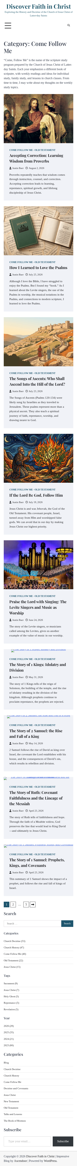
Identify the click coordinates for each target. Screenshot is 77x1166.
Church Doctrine (12, 1069)
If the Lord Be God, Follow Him (36, 495)
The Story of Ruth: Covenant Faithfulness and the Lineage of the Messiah (35, 798)
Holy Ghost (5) (11, 996)
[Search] (68, 25)
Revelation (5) (11, 1009)
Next (33, 904)
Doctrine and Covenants (16, 1088)
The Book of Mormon (15, 1121)
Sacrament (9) (11, 983)
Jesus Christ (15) (12, 967)
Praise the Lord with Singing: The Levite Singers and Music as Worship (38, 607)
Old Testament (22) (13, 960)
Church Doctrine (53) (14, 941)
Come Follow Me (21, 150)
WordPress (50, 1160)
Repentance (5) (11, 1003)
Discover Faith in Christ (38, 6)
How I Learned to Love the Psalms (38, 267)
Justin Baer (18, 168)
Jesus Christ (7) (11, 990)
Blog (6, 1062)
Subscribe (63, 1141)
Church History (11, 1075)
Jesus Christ (10, 1095)
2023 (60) (9, 1045)
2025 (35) (9, 1032)
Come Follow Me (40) (15, 954)
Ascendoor (20, 1160)
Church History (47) (14, 947)
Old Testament (45, 150)
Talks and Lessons (13, 1114)
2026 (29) (9, 1026)
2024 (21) (9, 1039)
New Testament (11, 1101)
